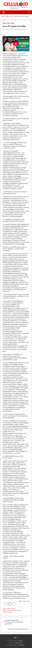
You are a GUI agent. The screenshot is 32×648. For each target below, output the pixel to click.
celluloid (20, 641)
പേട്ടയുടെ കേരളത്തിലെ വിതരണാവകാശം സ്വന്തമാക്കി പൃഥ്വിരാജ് (13, 622)
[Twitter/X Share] (9, 603)
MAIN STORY (6, 23)
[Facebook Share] (5, 603)
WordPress (21, 645)
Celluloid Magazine (19, 29)
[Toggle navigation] (3, 12)
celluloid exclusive (10, 608)
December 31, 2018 (8, 29)
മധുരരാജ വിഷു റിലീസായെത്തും (18, 629)
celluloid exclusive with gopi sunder (12, 610)
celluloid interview (7, 612)
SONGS (12, 23)
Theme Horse (18, 643)
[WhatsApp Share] (13, 603)
